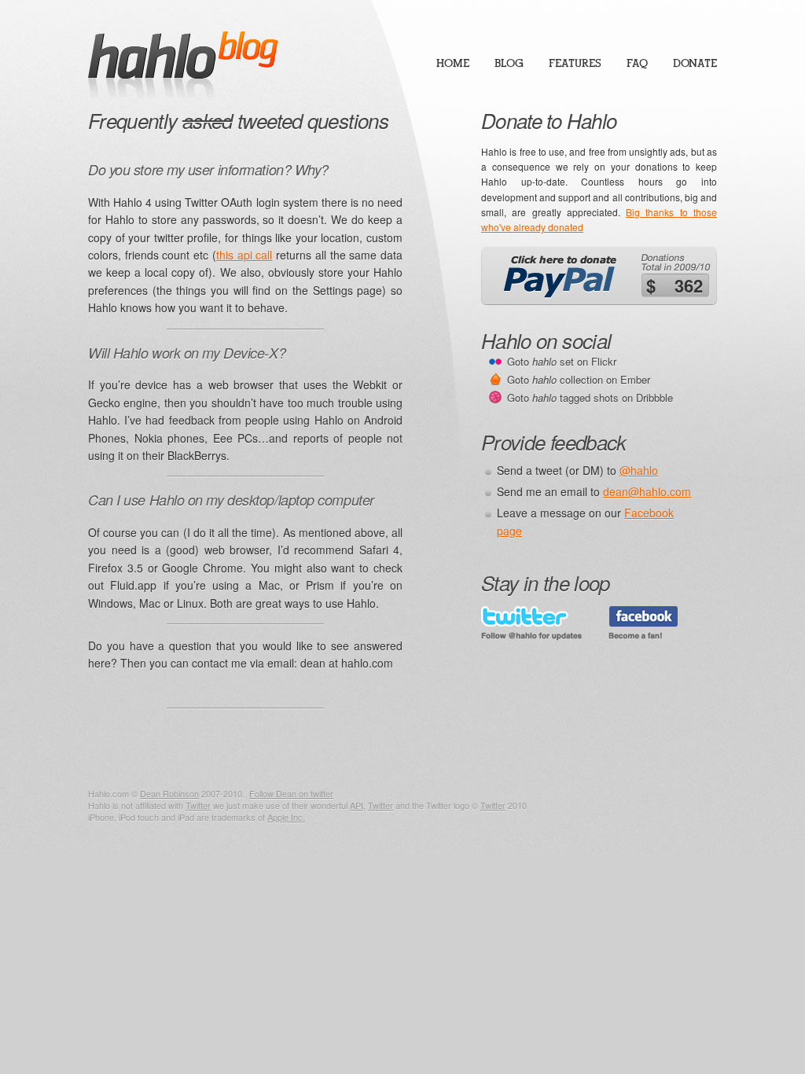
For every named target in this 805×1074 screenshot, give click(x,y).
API (356, 805)
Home (452, 63)
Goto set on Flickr (561, 361)
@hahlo (638, 470)
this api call (244, 255)
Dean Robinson (169, 793)
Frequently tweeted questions (238, 120)
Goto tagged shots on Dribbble (590, 397)
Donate (695, 63)
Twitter (198, 805)
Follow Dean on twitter (291, 793)
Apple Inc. (286, 817)
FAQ (637, 63)
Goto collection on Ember (578, 379)
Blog (509, 63)
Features (575, 63)
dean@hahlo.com (647, 491)
